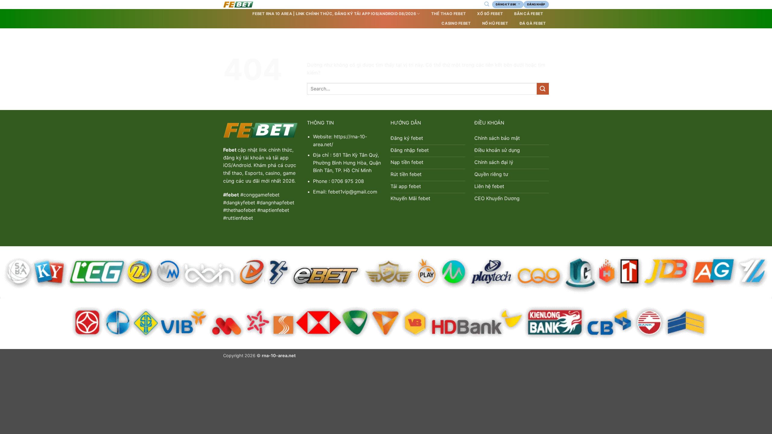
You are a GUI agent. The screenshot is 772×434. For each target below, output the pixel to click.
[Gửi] (543, 89)
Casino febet (456, 23)
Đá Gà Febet (533, 23)
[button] (486, 4)
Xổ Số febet (490, 13)
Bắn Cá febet (528, 13)
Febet (230, 150)
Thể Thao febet (448, 13)
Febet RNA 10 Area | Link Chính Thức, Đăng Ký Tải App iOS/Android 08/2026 (334, 13)
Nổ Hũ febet (495, 23)
